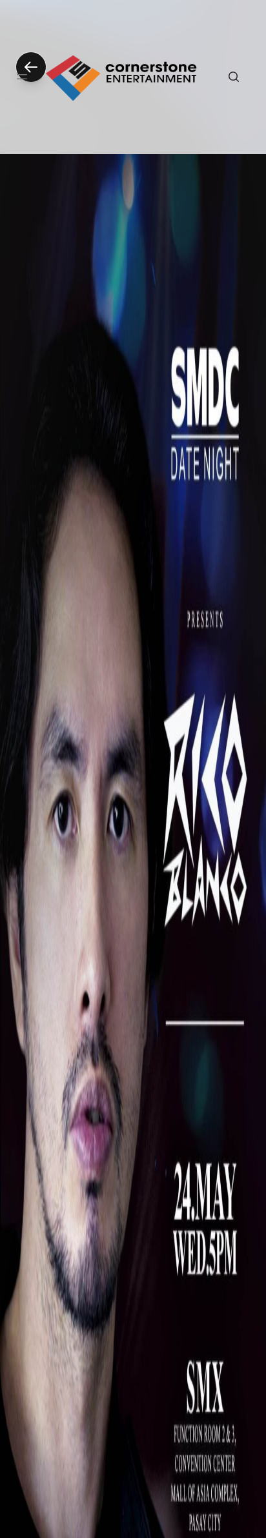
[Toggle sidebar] (22, 77)
